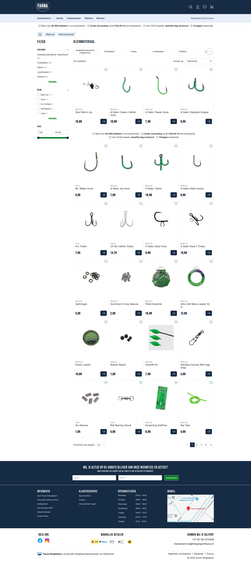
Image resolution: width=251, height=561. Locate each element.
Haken (42, 67)
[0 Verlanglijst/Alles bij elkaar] (205, 7)
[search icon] (191, 7)
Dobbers (42, 76)
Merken (89, 18)
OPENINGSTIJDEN (127, 491)
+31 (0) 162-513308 (203, 539)
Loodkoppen (44, 72)
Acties (59, 18)
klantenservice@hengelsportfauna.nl (194, 543)
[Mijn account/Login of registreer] (198, 7)
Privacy (210, 553)
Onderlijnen (44, 62)
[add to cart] (103, 121)
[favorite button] (106, 70)
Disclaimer (199, 553)
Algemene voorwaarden (179, 553)
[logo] (39, 553)
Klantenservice (198, 18)
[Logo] (42, 7)
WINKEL (171, 491)
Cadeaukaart (74, 18)
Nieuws (100, 18)
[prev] (210, 51)
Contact (210, 18)
